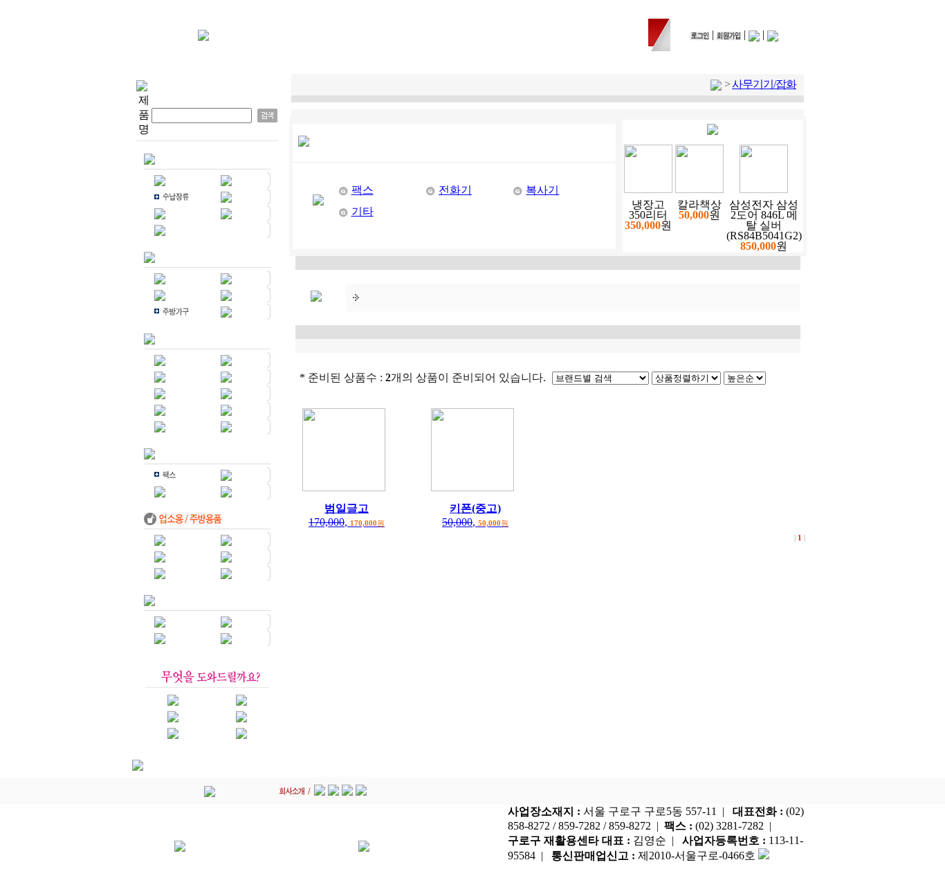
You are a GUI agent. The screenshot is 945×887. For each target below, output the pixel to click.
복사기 (542, 190)
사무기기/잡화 (764, 84)
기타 (362, 211)
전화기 (455, 190)
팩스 (362, 190)
